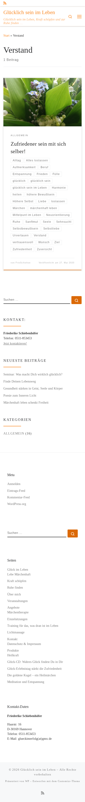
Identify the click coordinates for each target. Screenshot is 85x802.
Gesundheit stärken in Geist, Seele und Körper (33, 388)
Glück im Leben (17, 569)
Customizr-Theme (69, 781)
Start (6, 35)
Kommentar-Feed (18, 497)
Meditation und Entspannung (25, 682)
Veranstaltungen (17, 601)
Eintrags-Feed (16, 490)
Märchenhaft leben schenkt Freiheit (26, 402)
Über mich (14, 594)
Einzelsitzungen (17, 619)
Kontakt (12, 639)
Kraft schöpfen (16, 581)
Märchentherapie (18, 612)
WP (27, 781)
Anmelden (13, 484)
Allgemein (13, 433)
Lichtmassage (15, 632)
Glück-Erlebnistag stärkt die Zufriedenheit (34, 668)
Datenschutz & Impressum (24, 644)
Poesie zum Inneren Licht (19, 395)
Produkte (13, 650)
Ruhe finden (15, 587)
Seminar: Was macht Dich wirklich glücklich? (32, 374)
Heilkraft (13, 655)
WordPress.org (16, 504)
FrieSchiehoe (23, 263)
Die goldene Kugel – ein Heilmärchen (31, 675)
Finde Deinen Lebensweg (19, 381)
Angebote (13, 607)
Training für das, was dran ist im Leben (32, 625)
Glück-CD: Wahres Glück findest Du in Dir (35, 662)
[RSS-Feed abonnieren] (4, 3)
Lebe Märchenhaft (19, 574)
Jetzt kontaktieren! (15, 343)
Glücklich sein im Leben (38, 769)
